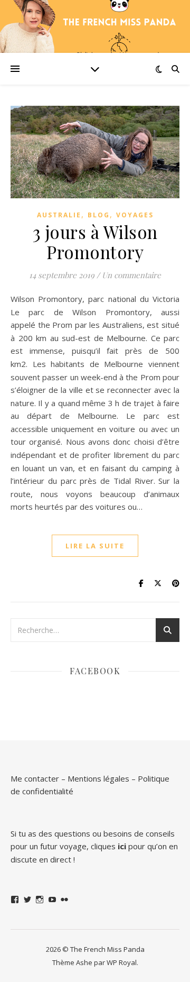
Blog (99, 214)
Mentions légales (98, 778)
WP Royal (122, 962)
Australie (59, 214)
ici (122, 846)
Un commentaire (131, 275)
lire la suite (95, 545)
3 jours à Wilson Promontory (95, 241)
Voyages (135, 214)
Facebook (95, 670)
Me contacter (35, 778)
